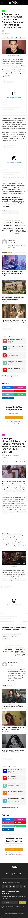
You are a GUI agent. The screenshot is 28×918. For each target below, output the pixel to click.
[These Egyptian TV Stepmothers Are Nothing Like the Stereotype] (14, 718)
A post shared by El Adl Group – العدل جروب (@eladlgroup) (14, 621)
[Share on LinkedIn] (16, 37)
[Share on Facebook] (4, 37)
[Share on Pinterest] (20, 37)
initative (12, 213)
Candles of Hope (21, 72)
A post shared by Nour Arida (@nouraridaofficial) (14, 177)
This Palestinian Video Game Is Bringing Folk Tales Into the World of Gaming (14, 321)
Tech (3, 10)
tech (17, 213)
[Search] (26, 2)
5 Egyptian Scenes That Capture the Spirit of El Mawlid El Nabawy (13, 751)
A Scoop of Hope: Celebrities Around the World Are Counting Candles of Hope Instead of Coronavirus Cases (20, 652)
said (10, 140)
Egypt (19, 634)
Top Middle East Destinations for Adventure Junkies (8, 649)
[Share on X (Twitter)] (12, 37)
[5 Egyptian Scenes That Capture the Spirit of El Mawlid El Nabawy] (14, 741)
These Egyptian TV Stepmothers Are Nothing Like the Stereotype (13, 728)
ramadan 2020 (6, 638)
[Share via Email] (24, 37)
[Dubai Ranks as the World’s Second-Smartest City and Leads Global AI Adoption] (14, 262)
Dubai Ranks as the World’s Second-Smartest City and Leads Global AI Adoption (13, 273)
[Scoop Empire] (14, 2)
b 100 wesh (13, 634)
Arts (3, 435)
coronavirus (5, 213)
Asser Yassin (6, 634)
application (5, 210)
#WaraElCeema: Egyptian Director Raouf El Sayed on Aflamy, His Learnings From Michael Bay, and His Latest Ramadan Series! (20, 228)
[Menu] (2, 2)
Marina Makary (9, 455)
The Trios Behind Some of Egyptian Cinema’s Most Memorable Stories (12, 705)
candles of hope (14, 210)
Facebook (15, 566)
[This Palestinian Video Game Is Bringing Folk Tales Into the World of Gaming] (14, 311)
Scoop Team (8, 31)
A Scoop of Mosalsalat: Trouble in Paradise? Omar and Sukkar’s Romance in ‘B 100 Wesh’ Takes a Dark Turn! (7, 227)
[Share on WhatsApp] (8, 37)
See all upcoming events (10, 376)
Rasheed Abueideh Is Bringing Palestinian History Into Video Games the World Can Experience (13, 297)
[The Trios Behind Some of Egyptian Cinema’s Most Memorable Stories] (14, 696)
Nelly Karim (14, 636)
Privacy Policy (14, 423)
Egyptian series (6, 636)
